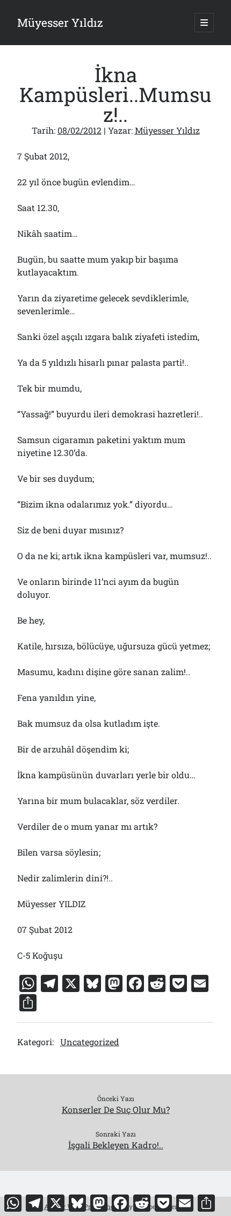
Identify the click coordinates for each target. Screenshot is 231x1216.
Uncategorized (89, 1041)
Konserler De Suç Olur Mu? (116, 1109)
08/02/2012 (79, 130)
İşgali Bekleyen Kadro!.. (115, 1144)
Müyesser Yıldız (60, 22)
